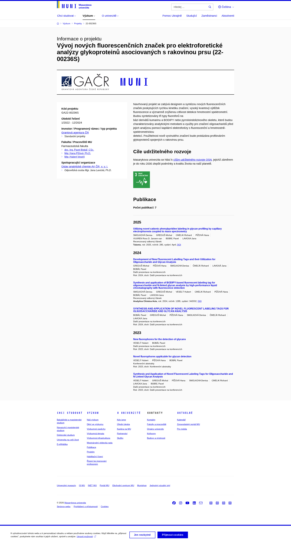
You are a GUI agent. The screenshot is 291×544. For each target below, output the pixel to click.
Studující (191, 15)
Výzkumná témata (95, 433)
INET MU (92, 485)
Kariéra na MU (124, 429)
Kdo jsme (121, 419)
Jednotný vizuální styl (160, 485)
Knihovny (151, 433)
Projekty (91, 452)
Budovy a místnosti (156, 438)
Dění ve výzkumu (95, 424)
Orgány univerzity (155, 429)
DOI (179, 244)
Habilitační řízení (95, 456)
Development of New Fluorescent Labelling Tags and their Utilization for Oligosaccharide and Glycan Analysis (174, 260)
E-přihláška (62, 444)
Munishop (142, 485)
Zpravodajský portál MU (188, 424)
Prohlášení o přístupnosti (86, 506)
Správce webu (63, 506)
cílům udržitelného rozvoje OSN (192, 159)
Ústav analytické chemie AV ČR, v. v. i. (84, 166)
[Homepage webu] (74, 4)
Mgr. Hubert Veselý (74, 156)
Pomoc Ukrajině (172, 15)
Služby (120, 438)
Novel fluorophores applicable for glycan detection (162, 356)
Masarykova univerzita (75, 502)
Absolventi (228, 15)
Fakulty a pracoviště (156, 424)
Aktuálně (185, 413)
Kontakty (151, 419)
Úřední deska (123, 424)
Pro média (182, 429)
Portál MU (104, 485)
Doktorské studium (66, 435)
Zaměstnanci (209, 15)
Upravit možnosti (85, 536)
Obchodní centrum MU (123, 485)
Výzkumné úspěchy (96, 429)
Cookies (105, 506)
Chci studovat (69, 413)
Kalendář (181, 419)
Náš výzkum (93, 419)
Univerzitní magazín (66, 485)
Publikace (91, 447)
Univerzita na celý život (68, 439)
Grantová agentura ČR (75, 132)
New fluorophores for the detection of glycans (159, 339)
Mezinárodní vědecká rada (99, 442)
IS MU (82, 485)
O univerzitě (129, 413)
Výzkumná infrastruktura (98, 438)
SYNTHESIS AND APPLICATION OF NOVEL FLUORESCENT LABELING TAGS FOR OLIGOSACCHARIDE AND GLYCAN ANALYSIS (181, 310)
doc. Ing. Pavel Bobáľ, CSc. (79, 150)
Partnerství (122, 433)
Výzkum (93, 413)
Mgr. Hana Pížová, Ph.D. (77, 153)
